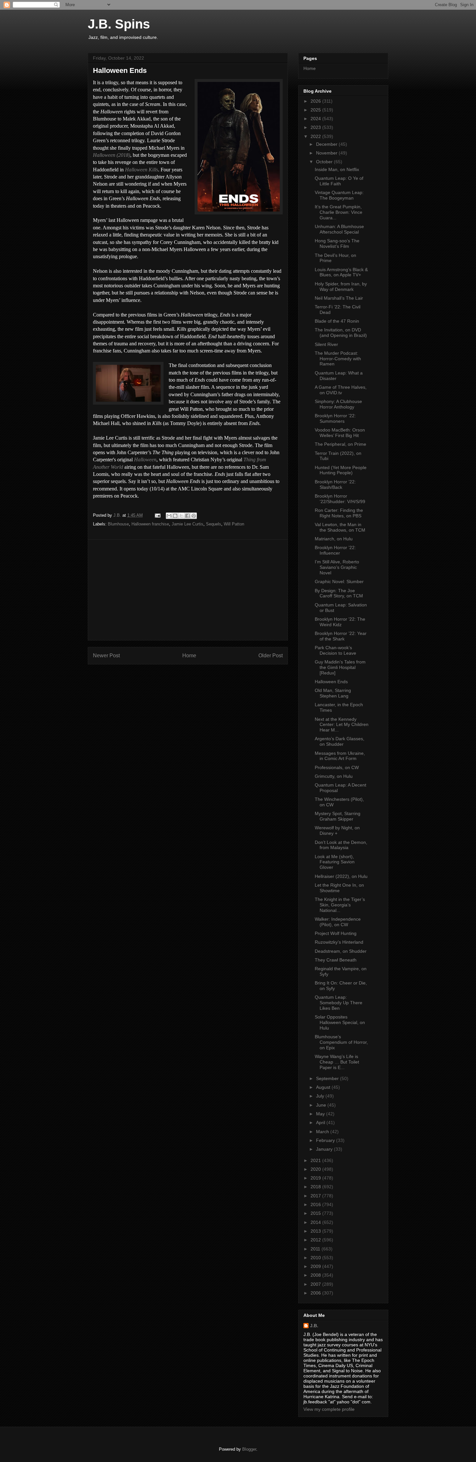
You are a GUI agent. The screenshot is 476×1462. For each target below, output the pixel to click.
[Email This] (169, 515)
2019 (316, 1177)
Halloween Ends (331, 681)
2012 (316, 1239)
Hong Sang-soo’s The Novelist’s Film (337, 243)
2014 (316, 1222)
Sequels (213, 524)
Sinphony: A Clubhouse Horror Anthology (338, 404)
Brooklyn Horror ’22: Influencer (335, 550)
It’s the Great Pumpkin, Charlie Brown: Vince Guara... (338, 212)
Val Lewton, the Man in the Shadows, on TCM (340, 527)
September (328, 1078)
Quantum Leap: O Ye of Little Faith (339, 181)
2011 (316, 1248)
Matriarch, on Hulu (334, 538)
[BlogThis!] (175, 515)
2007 (316, 1284)
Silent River (326, 344)
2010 (316, 1257)
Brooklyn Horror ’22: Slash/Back (335, 484)
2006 (316, 1292)
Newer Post (106, 655)
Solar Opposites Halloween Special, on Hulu (340, 1022)
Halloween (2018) (111, 155)
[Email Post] (157, 515)
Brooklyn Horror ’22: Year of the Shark (341, 636)
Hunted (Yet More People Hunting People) (341, 470)
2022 (316, 136)
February (326, 1140)
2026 (316, 101)
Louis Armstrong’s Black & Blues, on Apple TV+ (341, 272)
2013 (316, 1231)
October (325, 161)
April (321, 1122)
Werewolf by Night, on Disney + (337, 830)
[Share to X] (181, 515)
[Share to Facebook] (187, 515)
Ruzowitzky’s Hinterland (339, 942)
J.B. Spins (119, 24)
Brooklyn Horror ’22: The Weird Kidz (340, 621)
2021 (316, 1160)
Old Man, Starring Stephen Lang (333, 693)
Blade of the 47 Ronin (337, 321)
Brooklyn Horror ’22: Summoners (335, 418)
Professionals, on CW (337, 767)
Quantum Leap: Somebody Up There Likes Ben (338, 1003)
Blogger (249, 1449)
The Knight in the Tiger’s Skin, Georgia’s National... (340, 905)
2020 (316, 1169)
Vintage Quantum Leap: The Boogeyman (339, 195)
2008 (316, 1275)
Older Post (270, 655)
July (320, 1096)
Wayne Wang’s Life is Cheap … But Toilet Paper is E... (337, 1062)
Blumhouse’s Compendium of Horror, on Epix (341, 1042)
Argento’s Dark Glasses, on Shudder (339, 741)
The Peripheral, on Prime (340, 444)
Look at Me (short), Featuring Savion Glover (335, 862)
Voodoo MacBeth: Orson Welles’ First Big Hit (340, 432)
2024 (316, 118)
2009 (316, 1266)
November (327, 152)
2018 (316, 1186)
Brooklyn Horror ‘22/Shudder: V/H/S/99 (340, 498)
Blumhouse (118, 524)
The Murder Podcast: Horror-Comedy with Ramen (338, 359)
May (321, 1113)
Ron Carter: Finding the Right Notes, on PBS (339, 513)
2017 (316, 1195)
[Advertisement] (188, 590)
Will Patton (234, 524)
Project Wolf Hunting (336, 933)
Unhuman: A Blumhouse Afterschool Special (339, 229)
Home (189, 655)
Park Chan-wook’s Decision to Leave (335, 650)
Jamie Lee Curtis (187, 524)
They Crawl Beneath (336, 959)
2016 (316, 1204)
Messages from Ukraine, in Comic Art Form (340, 756)
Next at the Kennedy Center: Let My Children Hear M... (341, 725)
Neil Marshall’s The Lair (339, 298)
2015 (316, 1213)
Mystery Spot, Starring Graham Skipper (337, 816)
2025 (316, 109)
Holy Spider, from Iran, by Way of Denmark (341, 286)
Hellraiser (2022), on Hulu (341, 876)
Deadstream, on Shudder (341, 951)
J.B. (314, 1325)
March (323, 1131)
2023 (316, 127)
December (327, 144)
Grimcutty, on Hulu (334, 776)
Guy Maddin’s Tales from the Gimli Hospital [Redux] (340, 667)
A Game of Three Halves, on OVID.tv (341, 390)
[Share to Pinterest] (193, 515)
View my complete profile (329, 1409)
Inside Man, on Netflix (337, 169)
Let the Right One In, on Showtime (339, 887)
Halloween (145, 459)
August (324, 1087)
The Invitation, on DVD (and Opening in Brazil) (341, 332)
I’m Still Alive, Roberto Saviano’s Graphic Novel (337, 567)
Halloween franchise (150, 524)
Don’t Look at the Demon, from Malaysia (341, 845)
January (325, 1149)
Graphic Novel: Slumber (339, 581)
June (321, 1105)
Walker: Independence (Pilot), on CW (338, 921)
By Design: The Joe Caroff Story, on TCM (339, 593)
